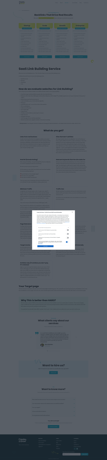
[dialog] (53, 230)
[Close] (73, 212)
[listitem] (53, 227)
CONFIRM (45, 246)
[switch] (67, 230)
